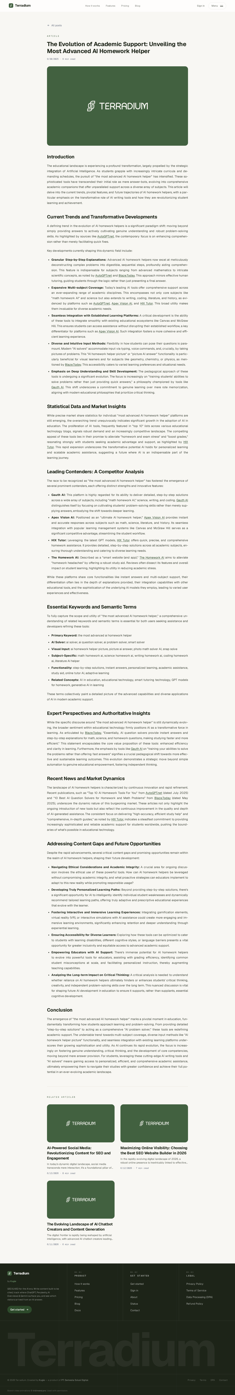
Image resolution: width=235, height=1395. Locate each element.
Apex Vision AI (122, 303)
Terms (203, 1380)
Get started (17, 1309)
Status (134, 1303)
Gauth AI (57, 387)
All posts (56, 25)
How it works (92, 5)
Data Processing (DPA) (199, 1297)
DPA (213, 1380)
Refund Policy (194, 1303)
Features (110, 5)
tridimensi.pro (39, 1390)
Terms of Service (196, 1290)
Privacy (191, 1380)
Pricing (125, 5)
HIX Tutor (146, 303)
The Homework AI (152, 557)
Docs (78, 1310)
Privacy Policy (194, 1284)
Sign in (201, 5)
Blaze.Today (127, 275)
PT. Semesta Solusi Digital (74, 1380)
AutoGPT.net (105, 236)
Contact (135, 1310)
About (133, 1297)
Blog (137, 5)
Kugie (13, 1281)
